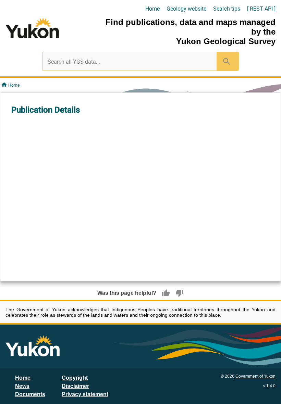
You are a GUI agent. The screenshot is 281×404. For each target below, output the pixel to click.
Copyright (75, 378)
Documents (30, 394)
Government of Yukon (255, 376)
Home (152, 8)
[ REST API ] (261, 8)
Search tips (226, 8)
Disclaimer (75, 386)
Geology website (186, 8)
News (22, 386)
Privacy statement (85, 394)
